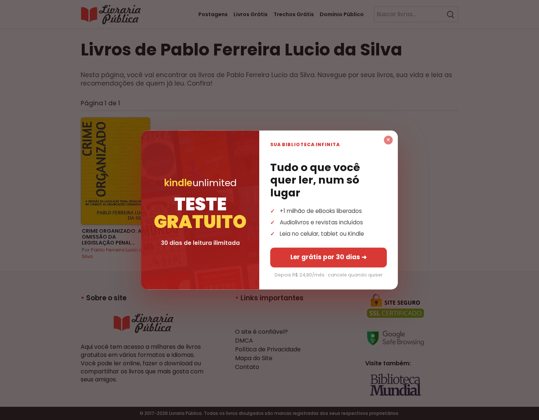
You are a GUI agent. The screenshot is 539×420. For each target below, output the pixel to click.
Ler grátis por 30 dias (328, 257)
